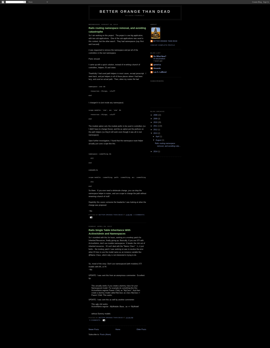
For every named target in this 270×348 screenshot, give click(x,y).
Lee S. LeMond (159, 72)
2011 (155, 126)
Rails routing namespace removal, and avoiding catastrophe (117, 30)
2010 (155, 122)
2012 (155, 130)
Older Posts (141, 329)
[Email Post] (91, 217)
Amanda (157, 68)
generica (157, 65)
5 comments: (95, 320)
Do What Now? (159, 56)
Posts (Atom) (105, 334)
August (159, 140)
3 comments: (139, 215)
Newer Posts (94, 329)
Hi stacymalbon (159, 59)
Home (117, 329)
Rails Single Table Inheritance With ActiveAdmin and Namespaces (109, 232)
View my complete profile (162, 45)
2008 (155, 115)
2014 (155, 151)
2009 (155, 119)
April (158, 136)
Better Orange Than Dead (135, 11)
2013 (155, 133)
